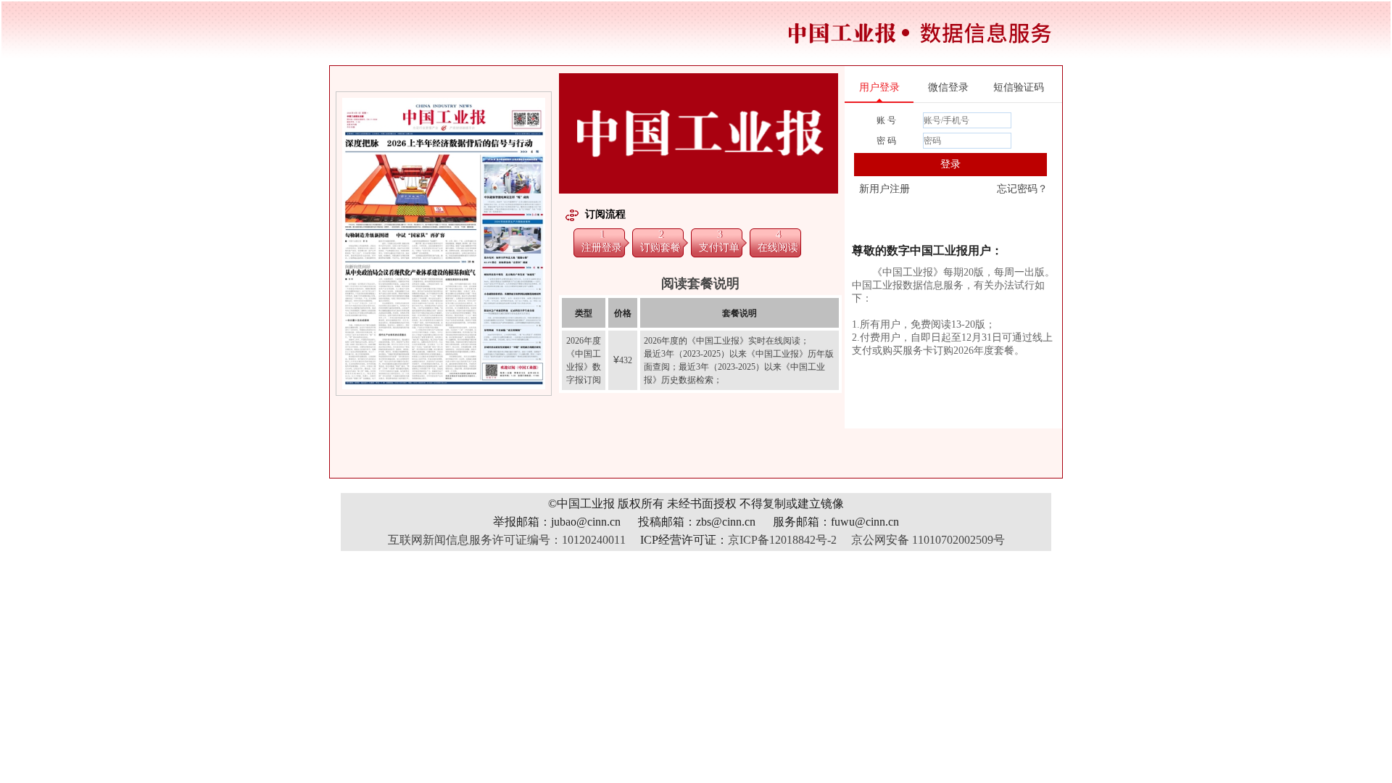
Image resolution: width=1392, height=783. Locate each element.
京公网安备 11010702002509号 (928, 540)
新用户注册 (884, 188)
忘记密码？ (1022, 188)
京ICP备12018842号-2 (782, 540)
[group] (444, 243)
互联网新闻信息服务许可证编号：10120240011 (507, 540)
